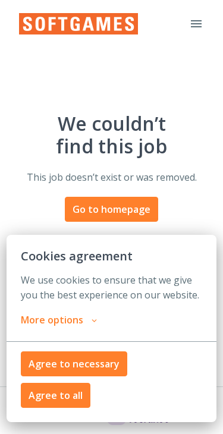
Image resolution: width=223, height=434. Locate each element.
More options (52, 319)
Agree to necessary (74, 363)
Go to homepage (111, 209)
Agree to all (56, 395)
